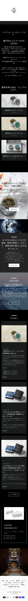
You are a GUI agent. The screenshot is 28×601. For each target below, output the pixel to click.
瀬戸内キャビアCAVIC (17, 591)
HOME (7, 580)
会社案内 (22, 584)
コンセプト (12, 580)
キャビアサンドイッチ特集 (18, 582)
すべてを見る (14, 494)
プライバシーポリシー (14, 584)
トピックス (23, 580)
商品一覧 (18, 580)
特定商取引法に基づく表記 (14, 586)
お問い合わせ (14, 209)
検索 (3, 580)
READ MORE (14, 265)
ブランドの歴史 (8, 582)
